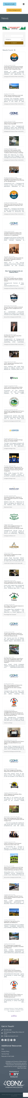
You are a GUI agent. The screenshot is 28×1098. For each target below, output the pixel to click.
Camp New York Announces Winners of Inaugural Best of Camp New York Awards (13, 205)
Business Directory (9, 1008)
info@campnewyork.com (11, 1036)
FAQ (2, 1049)
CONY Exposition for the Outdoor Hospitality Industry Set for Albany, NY (13, 582)
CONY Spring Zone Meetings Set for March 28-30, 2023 (13, 364)
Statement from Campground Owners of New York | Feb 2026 (13, 123)
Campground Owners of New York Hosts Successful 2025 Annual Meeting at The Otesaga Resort (14, 180)
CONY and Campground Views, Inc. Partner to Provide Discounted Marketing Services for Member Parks (13, 527)
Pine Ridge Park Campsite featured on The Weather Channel (14, 606)
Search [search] (15, 43)
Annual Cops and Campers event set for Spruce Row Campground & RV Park (13, 308)
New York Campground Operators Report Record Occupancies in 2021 (13, 771)
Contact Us (17, 1011)
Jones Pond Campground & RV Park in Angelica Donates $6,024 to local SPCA (14, 743)
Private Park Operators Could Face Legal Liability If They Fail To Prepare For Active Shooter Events (13, 634)
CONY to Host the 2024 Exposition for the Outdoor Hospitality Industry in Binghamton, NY (13, 259)
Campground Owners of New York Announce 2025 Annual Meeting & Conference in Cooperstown (12, 234)
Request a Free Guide (7, 1056)
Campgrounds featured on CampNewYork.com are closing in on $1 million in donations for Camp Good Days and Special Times (14, 713)
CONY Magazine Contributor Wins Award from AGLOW (13, 795)
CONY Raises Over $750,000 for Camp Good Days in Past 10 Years (13, 971)
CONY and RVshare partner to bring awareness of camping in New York (13, 388)
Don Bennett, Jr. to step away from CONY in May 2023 (12, 336)
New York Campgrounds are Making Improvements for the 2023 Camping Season (13, 279)
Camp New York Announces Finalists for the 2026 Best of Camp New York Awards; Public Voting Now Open (13, 68)
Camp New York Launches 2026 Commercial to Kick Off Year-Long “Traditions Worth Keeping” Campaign (13, 151)
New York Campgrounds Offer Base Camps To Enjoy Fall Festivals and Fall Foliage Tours (14, 819)
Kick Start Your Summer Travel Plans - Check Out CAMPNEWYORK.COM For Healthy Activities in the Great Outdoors (13, 660)
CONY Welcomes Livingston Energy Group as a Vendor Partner (13, 440)
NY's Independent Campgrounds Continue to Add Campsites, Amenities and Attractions (14, 946)
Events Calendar (19, 1008)
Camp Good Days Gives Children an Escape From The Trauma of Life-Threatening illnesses (13, 996)
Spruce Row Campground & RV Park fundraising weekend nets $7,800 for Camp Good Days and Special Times (13, 868)
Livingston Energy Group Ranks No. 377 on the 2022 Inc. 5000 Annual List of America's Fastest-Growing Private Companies (13, 469)
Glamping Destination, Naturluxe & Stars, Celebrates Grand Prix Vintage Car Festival (13, 498)
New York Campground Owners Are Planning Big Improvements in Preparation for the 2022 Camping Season (13, 687)
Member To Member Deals (16, 1009)
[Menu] (24, 4)
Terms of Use (5, 1054)
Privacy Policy (5, 1051)
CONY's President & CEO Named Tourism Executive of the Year (12, 844)
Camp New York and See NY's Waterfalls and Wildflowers (12, 922)
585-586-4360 (8, 1030)
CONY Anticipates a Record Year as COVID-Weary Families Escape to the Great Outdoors (13, 897)
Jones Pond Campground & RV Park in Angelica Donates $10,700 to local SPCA (14, 412)
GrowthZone (14, 1095)
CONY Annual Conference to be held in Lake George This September (13, 96)
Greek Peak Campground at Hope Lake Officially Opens (12, 555)
